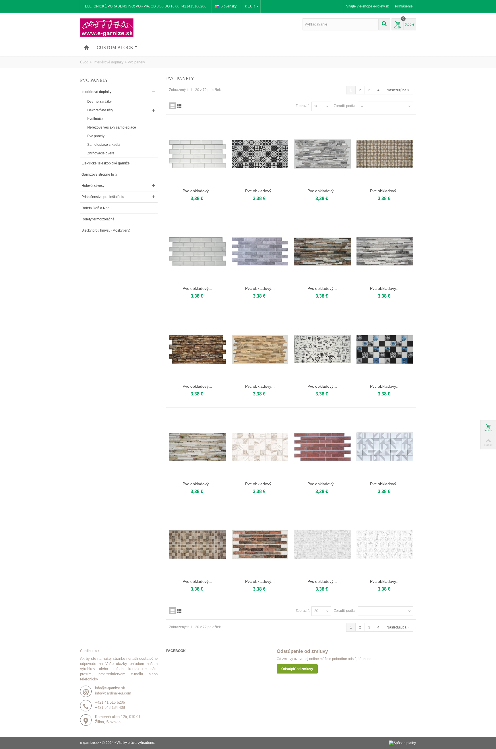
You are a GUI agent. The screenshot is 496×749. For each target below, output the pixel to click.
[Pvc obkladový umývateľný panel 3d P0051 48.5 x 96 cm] (260, 544)
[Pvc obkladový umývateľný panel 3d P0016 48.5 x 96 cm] (384, 349)
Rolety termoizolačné (98, 219)
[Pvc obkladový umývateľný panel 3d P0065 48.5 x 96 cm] (384, 544)
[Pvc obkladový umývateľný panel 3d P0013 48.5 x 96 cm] (197, 349)
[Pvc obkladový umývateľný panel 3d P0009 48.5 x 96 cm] (260, 251)
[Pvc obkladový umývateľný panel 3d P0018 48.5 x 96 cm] (260, 447)
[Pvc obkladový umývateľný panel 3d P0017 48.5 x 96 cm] (197, 447)
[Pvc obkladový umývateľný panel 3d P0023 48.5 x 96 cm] (322, 447)
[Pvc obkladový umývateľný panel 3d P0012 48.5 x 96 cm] (384, 251)
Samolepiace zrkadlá (103, 145)
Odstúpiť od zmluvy (297, 669)
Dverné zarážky (99, 102)
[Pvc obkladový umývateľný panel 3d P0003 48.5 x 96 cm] (260, 154)
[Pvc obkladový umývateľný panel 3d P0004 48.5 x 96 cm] (322, 154)
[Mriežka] (172, 105)
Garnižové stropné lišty (99, 174)
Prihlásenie (404, 6)
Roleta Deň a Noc (95, 208)
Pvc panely (95, 136)
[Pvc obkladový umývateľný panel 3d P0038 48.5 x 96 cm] (197, 544)
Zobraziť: (303, 106)
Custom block (115, 47)
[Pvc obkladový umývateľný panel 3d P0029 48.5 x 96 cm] (384, 447)
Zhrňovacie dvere (101, 153)
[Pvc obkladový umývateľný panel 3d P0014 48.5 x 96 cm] (260, 349)
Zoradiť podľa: (345, 106)
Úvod (84, 62)
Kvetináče (95, 119)
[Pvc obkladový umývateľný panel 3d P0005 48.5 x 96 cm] (384, 154)
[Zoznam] (179, 105)
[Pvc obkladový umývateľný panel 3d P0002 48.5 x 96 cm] (197, 154)
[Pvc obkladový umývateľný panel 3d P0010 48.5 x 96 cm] (322, 251)
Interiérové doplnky (108, 62)
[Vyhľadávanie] (384, 24)
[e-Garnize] (106, 27)
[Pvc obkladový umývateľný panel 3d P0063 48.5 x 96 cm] (322, 544)
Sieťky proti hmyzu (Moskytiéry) (106, 230)
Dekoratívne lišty (100, 110)
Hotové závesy (93, 186)
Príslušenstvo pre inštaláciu (103, 197)
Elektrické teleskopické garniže (106, 163)
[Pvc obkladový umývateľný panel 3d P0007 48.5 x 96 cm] (197, 251)
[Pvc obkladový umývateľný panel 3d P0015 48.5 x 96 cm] (322, 349)
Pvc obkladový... (197, 191)
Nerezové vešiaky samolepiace (111, 127)
